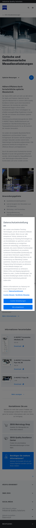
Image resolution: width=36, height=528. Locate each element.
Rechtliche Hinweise (22, 295)
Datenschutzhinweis (16, 291)
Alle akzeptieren (18, 307)
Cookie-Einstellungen (18, 301)
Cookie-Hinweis (9, 295)
